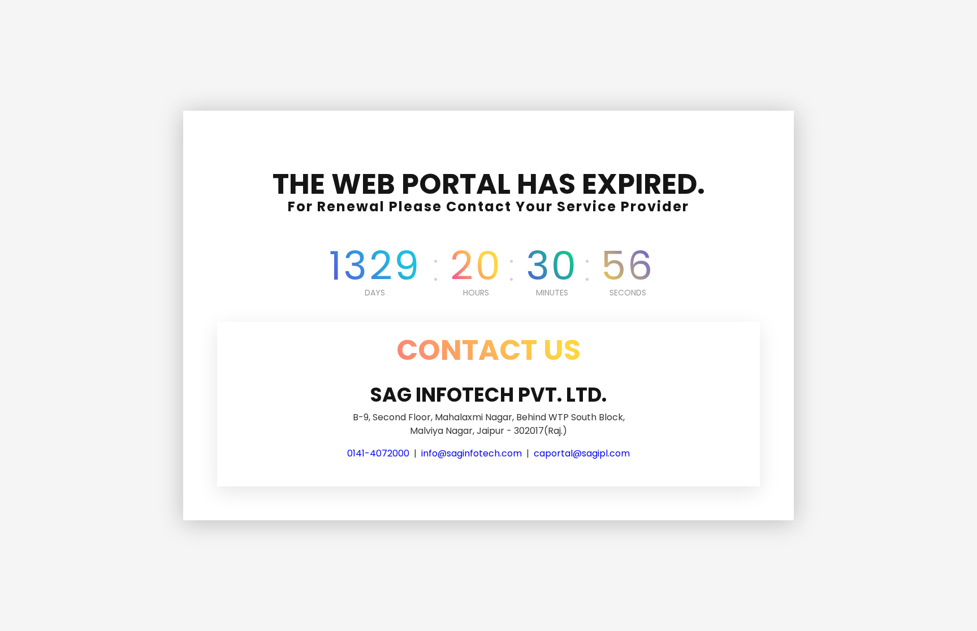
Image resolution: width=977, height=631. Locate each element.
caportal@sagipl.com (582, 453)
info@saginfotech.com (471, 453)
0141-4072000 (378, 453)
